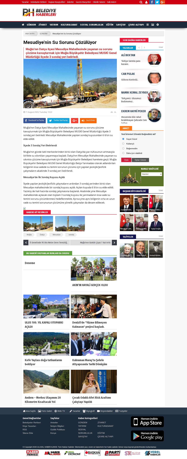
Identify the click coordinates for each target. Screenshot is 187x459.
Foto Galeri (46, 411)
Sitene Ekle (28, 433)
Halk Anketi (111, 2)
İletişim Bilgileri (57, 426)
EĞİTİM (109, 24)
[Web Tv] (158, 25)
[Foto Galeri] (152, 25)
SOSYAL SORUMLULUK (91, 24)
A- (115, 112)
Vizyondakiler (106, 411)
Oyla (126, 160)
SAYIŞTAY (121, 24)
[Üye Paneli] (146, 2)
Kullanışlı (130, 144)
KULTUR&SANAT (69, 24)
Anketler (70, 2)
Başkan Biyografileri (57, 2)
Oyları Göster (140, 160)
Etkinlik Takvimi (99, 2)
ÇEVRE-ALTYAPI (136, 24)
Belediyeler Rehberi (39, 2)
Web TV (61, 411)
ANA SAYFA (29, 33)
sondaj (71, 235)
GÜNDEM (31, 24)
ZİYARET (43, 24)
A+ (112, 112)
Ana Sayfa (30, 411)
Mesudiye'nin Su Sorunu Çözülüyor (67, 33)
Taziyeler (122, 411)
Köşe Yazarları (29, 426)
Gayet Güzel (131, 139)
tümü (161, 47)
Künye (53, 433)
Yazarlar (25, 2)
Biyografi (90, 411)
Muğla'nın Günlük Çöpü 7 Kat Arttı (95, 242)
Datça (42, 235)
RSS (25, 429)
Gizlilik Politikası (57, 429)
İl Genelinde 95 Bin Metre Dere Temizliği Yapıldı (50, 242)
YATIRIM (54, 24)
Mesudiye (56, 235)
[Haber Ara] (141, 2)
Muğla (29, 235)
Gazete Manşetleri (83, 2)
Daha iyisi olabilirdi (134, 153)
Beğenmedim (131, 148)
